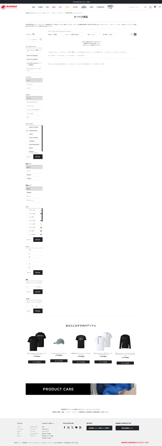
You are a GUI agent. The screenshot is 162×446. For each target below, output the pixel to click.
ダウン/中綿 (71, 52)
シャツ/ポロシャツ (98, 52)
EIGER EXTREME (33, 127)
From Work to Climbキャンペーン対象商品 (34, 64)
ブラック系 (32, 213)
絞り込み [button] (38, 156)
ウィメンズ (29, 84)
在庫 (88, 34)
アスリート (33, 436)
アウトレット (30, 200)
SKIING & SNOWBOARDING (34, 152)
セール (28, 196)
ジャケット (112, 24)
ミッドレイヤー (80, 55)
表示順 (50, 34)
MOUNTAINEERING (34, 144)
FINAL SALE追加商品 (32, 59)
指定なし (29, 167)
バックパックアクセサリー (33, 109)
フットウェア (30, 113)
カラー (67, 34)
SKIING (31, 148)
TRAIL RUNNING (33, 137)
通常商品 (29, 174)
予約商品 (29, 178)
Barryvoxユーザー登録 (47, 436)
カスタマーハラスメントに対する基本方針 (52, 442)
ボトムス (123, 52)
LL (29, 263)
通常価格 (29, 192)
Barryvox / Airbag (46, 433)
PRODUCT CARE (46, 438)
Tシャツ (116, 52)
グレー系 (31, 217)
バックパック (30, 106)
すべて (28, 171)
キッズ (28, 88)
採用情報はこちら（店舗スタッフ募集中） (99, 428)
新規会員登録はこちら (127, 428)
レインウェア (60, 13)
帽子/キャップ (125, 24)
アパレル (53, 13)
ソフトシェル (61, 55)
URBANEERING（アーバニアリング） (74, 13)
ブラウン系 (32, 220)
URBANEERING (33, 130)
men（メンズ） (46, 13)
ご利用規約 (24, 442)
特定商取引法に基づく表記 (71, 442)
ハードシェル (70, 55)
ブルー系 (31, 231)
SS (30, 250)
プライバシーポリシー (34, 442)
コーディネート (34, 433)
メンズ (28, 80)
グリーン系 (32, 227)
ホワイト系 (32, 210)
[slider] (27, 283)
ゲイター (118, 24)
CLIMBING (31, 141)
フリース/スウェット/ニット (84, 52)
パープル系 (32, 234)
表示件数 (105, 34)
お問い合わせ (45, 429)
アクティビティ (34, 427)
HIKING (31, 134)
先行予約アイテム (33, 26)
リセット (29, 156)
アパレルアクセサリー (32, 102)
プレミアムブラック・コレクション (34, 69)
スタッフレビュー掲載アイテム (34, 50)
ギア (28, 117)
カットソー (108, 52)
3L (29, 267)
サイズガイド (45, 431)
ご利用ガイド (17, 442)
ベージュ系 (32, 224)
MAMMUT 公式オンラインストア (33, 13)
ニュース (32, 431)
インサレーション (103, 24)
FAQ (43, 427)
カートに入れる (37, 362)
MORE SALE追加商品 (32, 55)
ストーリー (33, 429)
